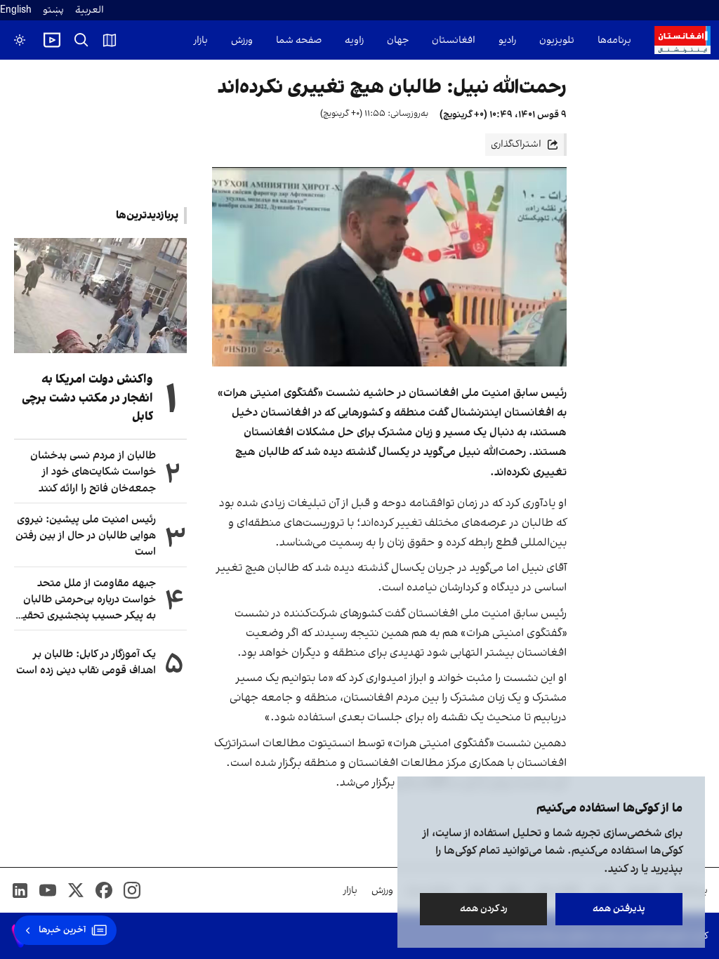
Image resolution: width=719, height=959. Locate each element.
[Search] (81, 40)
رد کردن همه (484, 908)
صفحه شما (299, 40)
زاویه (354, 40)
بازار (201, 40)
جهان (398, 40)
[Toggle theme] (19, 40)
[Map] (110, 40)
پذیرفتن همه (619, 908)
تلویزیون (556, 40)
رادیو (507, 40)
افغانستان (453, 40)
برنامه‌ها (614, 40)
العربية (89, 10)
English (16, 10)
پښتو (53, 10)
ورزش (242, 40)
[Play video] (52, 40)
